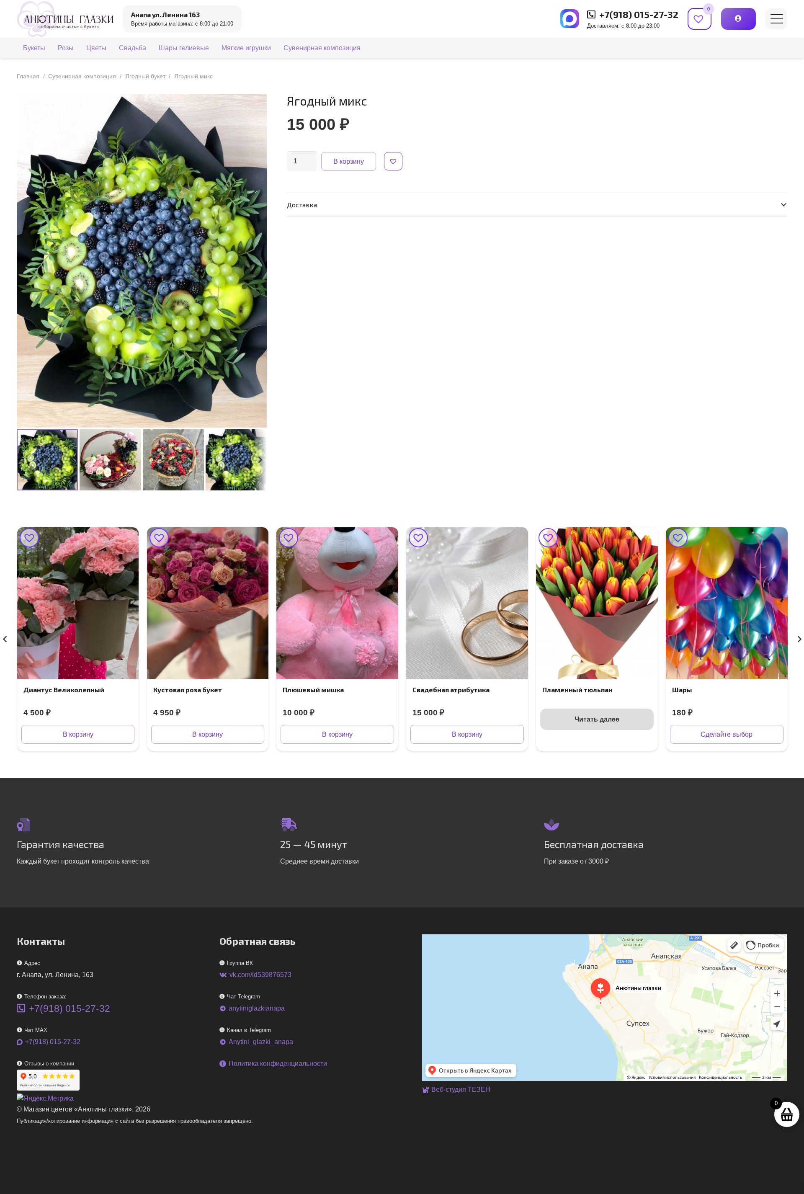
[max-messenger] (569, 18)
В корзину (348, 161)
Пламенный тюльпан (447, 690)
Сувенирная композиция (82, 76)
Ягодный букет (145, 76)
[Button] (738, 18)
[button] (777, 19)
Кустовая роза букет (57, 690)
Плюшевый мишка (183, 690)
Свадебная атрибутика (321, 690)
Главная (28, 76)
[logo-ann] (65, 19)
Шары (552, 690)
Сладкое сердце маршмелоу (720, 690)
